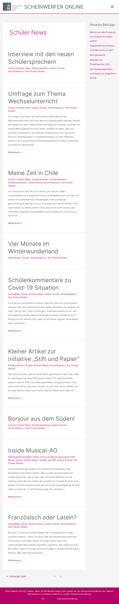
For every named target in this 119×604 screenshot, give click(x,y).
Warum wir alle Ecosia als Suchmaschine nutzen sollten (103, 36)
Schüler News (23, 68)
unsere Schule (57, 68)
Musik (11, 460)
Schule (11, 68)
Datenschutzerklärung (67, 598)
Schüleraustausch (17, 182)
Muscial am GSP (66, 457)
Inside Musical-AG (32, 450)
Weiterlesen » (15, 152)
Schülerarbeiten (40, 68)
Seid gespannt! (97, 55)
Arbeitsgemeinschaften (20, 457)
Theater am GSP (47, 460)
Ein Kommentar (16, 365)
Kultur (36, 457)
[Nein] (115, 595)
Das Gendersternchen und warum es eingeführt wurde (103, 73)
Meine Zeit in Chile (33, 172)
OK (43, 598)
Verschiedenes (16, 71)
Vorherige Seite (16, 576)
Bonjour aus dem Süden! (41, 418)
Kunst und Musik (48, 457)
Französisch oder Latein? (42, 517)
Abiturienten (14, 257)
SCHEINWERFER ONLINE (53, 7)
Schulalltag (13, 294)
